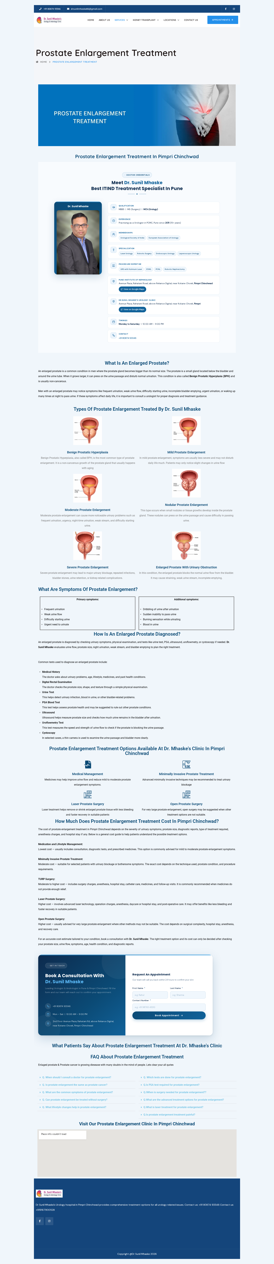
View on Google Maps (134, 289)
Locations (170, 20)
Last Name (176, 988)
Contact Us (191, 20)
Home (91, 20)
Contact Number (141, 1000)
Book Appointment (167, 1015)
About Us (104, 20)
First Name (138, 988)
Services (120, 20)
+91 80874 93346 (127, 338)
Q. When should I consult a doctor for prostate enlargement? (76, 1077)
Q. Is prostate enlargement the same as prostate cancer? (74, 1084)
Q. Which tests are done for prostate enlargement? (172, 1077)
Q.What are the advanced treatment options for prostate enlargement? (184, 1099)
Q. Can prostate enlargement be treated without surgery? (74, 1099)
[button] (86, 1077)
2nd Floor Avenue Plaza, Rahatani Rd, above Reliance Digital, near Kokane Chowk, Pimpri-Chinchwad (83, 1023)
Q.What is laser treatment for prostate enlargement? (173, 1107)
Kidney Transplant (144, 20)
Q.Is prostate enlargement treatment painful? (169, 1114)
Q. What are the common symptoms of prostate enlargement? (77, 1092)
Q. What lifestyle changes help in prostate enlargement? (74, 1107)
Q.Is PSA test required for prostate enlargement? (171, 1084)
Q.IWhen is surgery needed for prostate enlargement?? (175, 1092)
